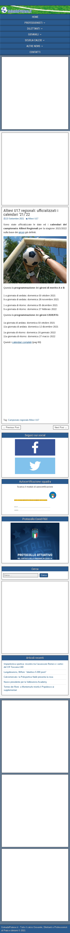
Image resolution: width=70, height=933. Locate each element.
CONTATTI (35, 52)
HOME (35, 16)
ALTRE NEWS (33, 46)
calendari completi (22, 342)
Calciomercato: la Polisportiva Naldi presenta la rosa (28, 677)
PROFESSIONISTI (33, 22)
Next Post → (61, 427)
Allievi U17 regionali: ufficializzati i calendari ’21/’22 (30, 212)
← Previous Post (11, 427)
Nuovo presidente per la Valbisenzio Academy (25, 682)
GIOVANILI (33, 34)
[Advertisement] (35, 93)
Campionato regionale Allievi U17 (23, 420)
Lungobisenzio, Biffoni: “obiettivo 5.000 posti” (25, 672)
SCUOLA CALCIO (33, 40)
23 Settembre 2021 (15, 218)
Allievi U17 (33, 218)
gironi (21, 232)
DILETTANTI (33, 28)
